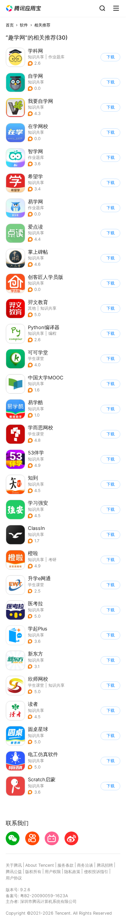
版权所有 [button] (33, 871)
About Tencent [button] (39, 865)
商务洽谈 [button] (85, 865)
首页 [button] (10, 24)
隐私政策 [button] (72, 871)
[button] (23, 8)
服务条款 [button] (65, 865)
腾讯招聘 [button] (105, 865)
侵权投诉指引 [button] (96, 871)
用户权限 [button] (53, 871)
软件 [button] (24, 24)
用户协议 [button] (14, 877)
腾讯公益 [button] (14, 871)
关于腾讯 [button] (14, 865)
